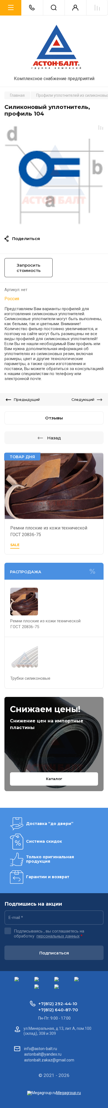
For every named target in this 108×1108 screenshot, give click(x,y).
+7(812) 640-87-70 (58, 1009)
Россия (11, 298)
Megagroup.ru (68, 1093)
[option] (54, 174)
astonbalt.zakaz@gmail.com (49, 1060)
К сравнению (101, 127)
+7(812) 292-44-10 (57, 1003)
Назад (54, 437)
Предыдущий (27, 399)
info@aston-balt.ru (40, 1048)
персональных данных (58, 936)
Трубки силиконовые (30, 678)
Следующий (82, 399)
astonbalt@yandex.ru (42, 1054)
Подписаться (54, 953)
